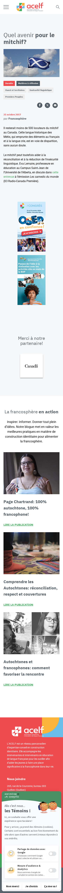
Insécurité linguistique (41, 90)
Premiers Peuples (14, 96)
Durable (9, 83)
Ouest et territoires (14, 90)
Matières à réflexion (28, 83)
